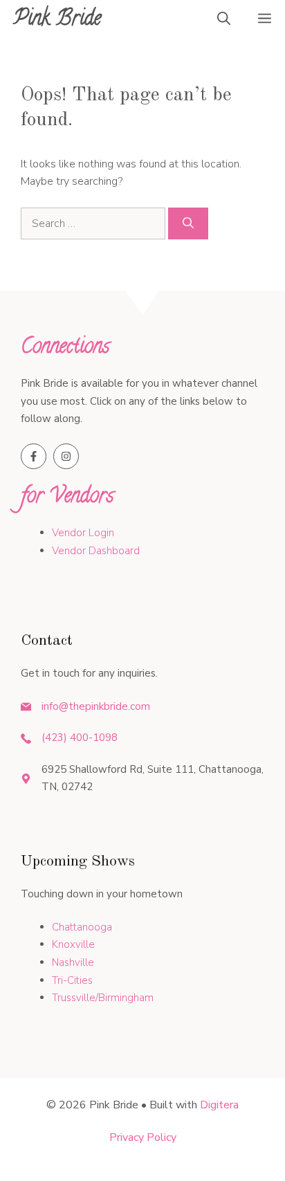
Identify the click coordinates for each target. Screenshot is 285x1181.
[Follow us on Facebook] (33, 456)
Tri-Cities (72, 980)
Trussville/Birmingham (103, 998)
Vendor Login (83, 533)
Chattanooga (82, 927)
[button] (223, 21)
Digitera (219, 1105)
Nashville (73, 962)
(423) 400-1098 (80, 737)
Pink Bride (57, 20)
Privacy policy (142, 1137)
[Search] (188, 223)
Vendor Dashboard (96, 551)
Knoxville (73, 944)
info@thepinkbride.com (96, 706)
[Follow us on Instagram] (66, 456)
